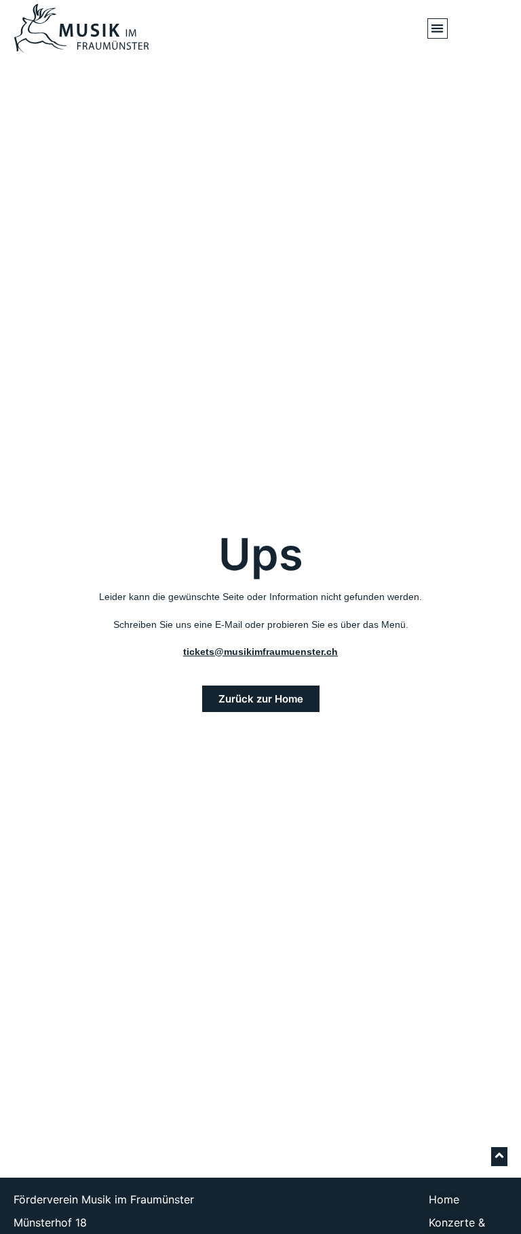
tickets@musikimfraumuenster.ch (260, 651)
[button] (437, 28)
